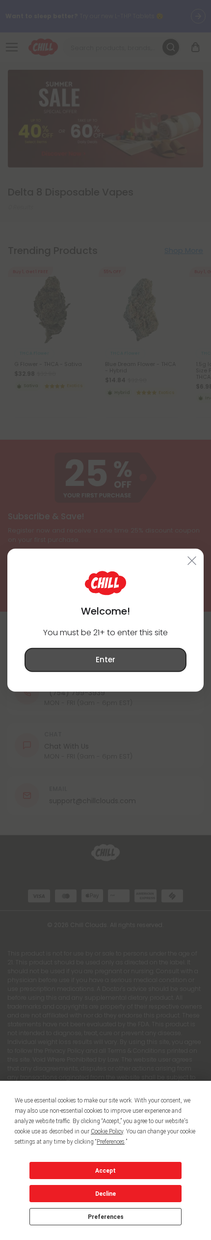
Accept (105, 1170)
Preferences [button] (111, 1141)
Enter (105, 659)
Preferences (106, 1216)
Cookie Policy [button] (107, 1131)
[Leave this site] (192, 560)
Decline (105, 1193)
